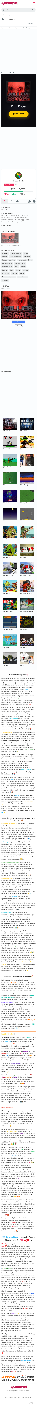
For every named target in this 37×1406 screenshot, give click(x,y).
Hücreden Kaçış (7, 266)
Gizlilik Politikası (24, 1391)
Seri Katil (5, 280)
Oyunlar (31, 23)
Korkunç (25, 270)
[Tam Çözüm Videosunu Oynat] (10, 238)
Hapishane (27, 256)
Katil (11, 270)
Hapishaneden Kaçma (25, 260)
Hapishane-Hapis (15, 256)
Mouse (21, 273)
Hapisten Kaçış (7, 263)
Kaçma (23, 266)
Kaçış (16, 266)
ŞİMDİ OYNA (18, 114)
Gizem (26, 253)
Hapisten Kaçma (20, 263)
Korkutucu (5, 273)
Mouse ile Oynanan (8, 277)
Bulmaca (5, 253)
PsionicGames (22, 277)
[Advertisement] (18, 50)
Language (30, 1403)
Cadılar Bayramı (16, 253)
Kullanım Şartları (12, 1391)
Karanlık (4, 270)
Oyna (18, 322)
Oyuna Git (18, 326)
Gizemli (4, 256)
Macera (14, 273)
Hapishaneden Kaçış (8, 260)
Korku (18, 270)
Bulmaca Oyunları (18, 181)
